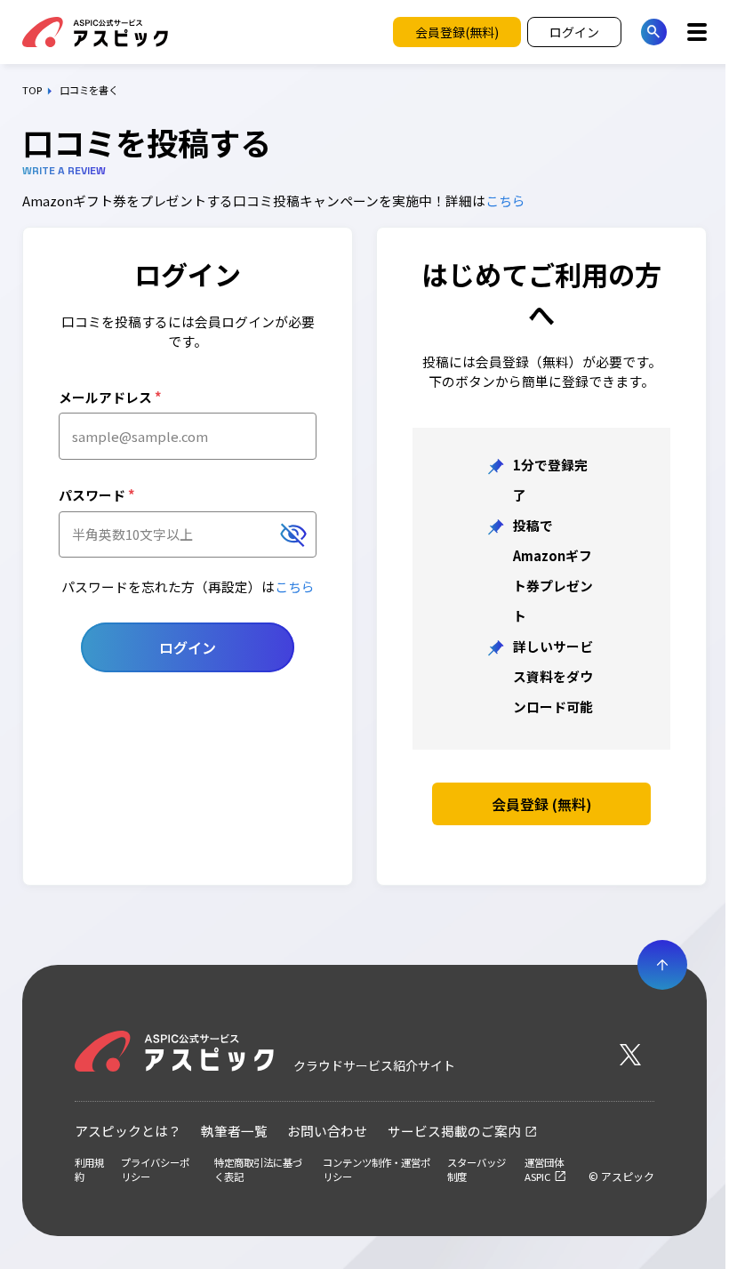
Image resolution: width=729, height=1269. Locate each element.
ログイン (187, 647)
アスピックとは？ (128, 1130)
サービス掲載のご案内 (454, 1130)
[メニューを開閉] (697, 32)
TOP (32, 90)
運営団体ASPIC (544, 1169)
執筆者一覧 (234, 1130)
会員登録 (542, 804)
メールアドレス (110, 397)
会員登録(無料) (457, 32)
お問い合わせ (327, 1130)
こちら (505, 200)
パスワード (97, 495)
